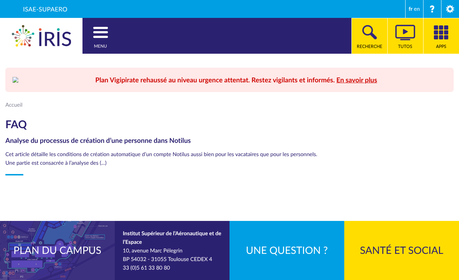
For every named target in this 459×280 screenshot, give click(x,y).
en (417, 9)
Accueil (14, 104)
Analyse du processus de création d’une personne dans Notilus (98, 140)
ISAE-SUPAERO (45, 9)
